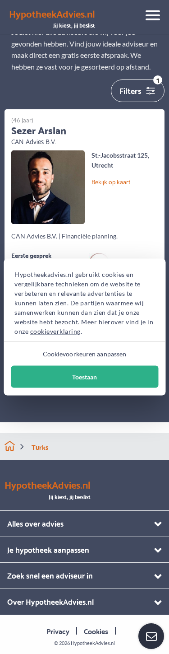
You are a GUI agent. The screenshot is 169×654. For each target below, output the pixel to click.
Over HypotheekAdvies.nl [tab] (50, 601)
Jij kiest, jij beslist (52, 19)
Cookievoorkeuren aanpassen (85, 354)
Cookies (96, 631)
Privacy (57, 631)
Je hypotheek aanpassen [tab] (48, 549)
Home (10, 446)
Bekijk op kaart (110, 182)
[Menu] (149, 17)
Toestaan (84, 377)
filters (139, 88)
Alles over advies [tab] (35, 523)
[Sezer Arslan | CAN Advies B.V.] (48, 186)
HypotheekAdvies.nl (93, 643)
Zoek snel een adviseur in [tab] (50, 575)
